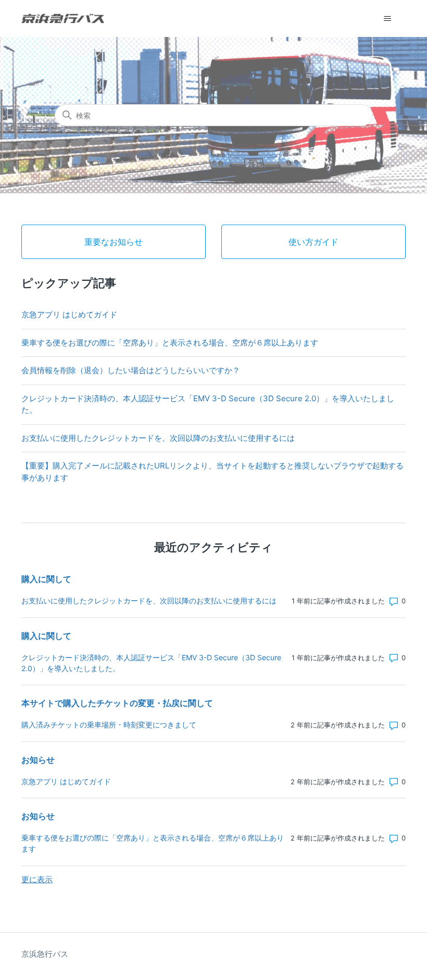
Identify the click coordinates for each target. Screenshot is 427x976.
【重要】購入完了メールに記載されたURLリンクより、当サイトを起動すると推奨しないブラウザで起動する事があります (212, 472)
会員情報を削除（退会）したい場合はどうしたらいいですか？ (130, 370)
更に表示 (37, 879)
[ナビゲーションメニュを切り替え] (387, 18)
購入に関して (46, 579)
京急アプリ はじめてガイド (69, 314)
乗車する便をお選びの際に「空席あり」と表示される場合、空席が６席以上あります (169, 343)
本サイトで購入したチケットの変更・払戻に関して (117, 703)
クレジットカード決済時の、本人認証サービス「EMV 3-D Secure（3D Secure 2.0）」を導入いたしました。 (207, 404)
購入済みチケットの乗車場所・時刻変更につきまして (108, 724)
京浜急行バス (44, 954)
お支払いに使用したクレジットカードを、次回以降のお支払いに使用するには (158, 438)
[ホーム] (62, 18)
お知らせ (38, 760)
